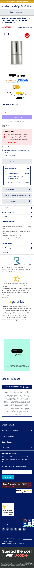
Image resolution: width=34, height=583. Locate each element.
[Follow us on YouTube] (20, 529)
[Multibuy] (22, 6)
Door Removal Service (14, 183)
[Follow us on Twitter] (7, 529)
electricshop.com (27, 539)
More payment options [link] (17, 121)
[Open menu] (2, 6)
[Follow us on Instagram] (11, 529)
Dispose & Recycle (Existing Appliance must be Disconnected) (15, 176)
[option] (17, 12)
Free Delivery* (19, 12)
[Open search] (28, 6)
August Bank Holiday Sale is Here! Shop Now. (17, 1)
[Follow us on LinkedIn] (24, 529)
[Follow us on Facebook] (3, 529)
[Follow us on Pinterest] (15, 529)
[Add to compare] (8, 34)
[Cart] (31, 6)
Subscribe (8, 477)
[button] (4, 34)
